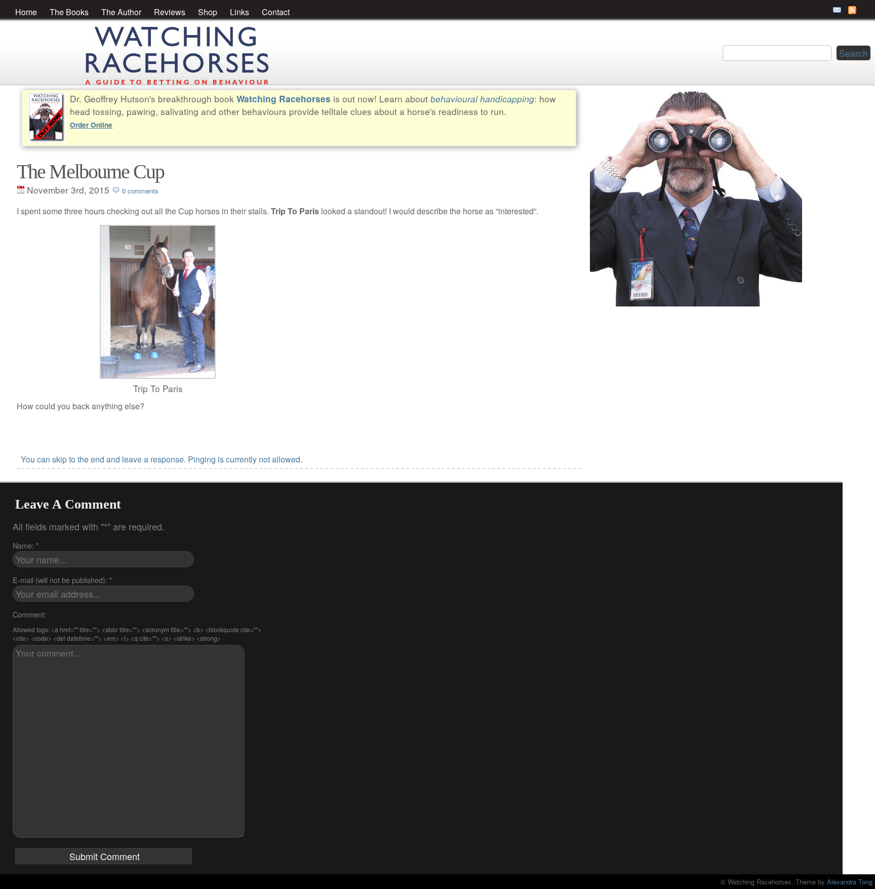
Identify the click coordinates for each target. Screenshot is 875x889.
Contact (276, 12)
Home (26, 12)
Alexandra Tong (849, 881)
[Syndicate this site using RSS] (852, 10)
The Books (69, 12)
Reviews (169, 12)
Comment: (29, 614)
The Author (121, 12)
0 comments (140, 191)
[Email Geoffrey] (837, 10)
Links (239, 12)
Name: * (26, 545)
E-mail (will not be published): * (62, 579)
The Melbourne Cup (90, 171)
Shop (207, 12)
